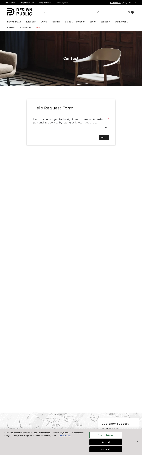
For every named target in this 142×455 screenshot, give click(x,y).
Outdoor (80, 22)
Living (44, 22)
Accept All (105, 449)
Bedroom (105, 22)
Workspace (120, 22)
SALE (38, 27)
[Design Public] (45, 2)
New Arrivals (14, 22)
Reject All (106, 442)
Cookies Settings (105, 435)
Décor (93, 22)
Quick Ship (31, 22)
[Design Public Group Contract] (10, 2)
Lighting (55, 22)
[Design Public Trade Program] (27, 2)
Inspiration (25, 27)
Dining (68, 22)
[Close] (138, 441)
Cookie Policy (65, 435)
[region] (71, 442)
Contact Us (115, 3)
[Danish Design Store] (62, 2)
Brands (11, 27)
